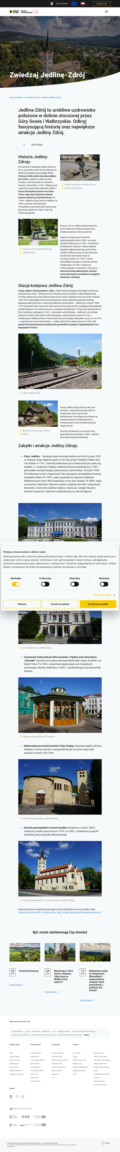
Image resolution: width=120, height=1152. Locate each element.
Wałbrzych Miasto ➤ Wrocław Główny (43, 1035)
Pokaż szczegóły (102, 595)
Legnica (27, 1031)
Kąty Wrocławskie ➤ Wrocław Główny (70, 1035)
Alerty (11, 1053)
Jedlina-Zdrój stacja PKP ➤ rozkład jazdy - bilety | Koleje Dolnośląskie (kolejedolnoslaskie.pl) (59, 912)
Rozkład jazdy (14, 1063)
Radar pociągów (15, 1056)
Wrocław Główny (17, 1031)
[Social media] (11, 1096)
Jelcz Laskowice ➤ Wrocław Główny (83, 1031)
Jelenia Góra (46, 1031)
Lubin (54, 1031)
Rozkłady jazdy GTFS (16, 1070)
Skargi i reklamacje (57, 1053)
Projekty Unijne (98, 1053)
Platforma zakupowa (79, 1060)
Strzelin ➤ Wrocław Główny (20, 1035)
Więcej (86, 1035)
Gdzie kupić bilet (57, 1056)
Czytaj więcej (15, 985)
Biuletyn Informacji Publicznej (22, 1108)
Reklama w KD (77, 1063)
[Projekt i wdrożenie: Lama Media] (105, 1145)
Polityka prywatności (79, 1070)
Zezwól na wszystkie (98, 604)
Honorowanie (14, 1067)
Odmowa (22, 604)
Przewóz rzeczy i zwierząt (60, 1060)
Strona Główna (16, 97)
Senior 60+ (34, 1074)
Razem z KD (34, 1077)
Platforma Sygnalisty (100, 1056)
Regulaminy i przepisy (16, 1074)
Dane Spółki (76, 1053)
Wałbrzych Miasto (64, 1031)
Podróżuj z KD (32, 97)
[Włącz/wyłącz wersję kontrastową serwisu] (51, 3)
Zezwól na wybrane (60, 604)
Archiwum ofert (35, 1081)
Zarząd (75, 1056)
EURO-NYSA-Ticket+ (37, 1070)
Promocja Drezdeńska (38, 1060)
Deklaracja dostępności (80, 1067)
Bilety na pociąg (14, 1060)
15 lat (74, 1074)
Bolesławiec (36, 1031)
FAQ (53, 1077)
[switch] (45, 584)
